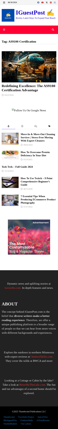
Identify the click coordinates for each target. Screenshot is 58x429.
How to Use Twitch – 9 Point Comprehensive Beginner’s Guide (36, 181)
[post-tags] (49, 126)
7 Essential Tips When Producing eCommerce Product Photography (38, 199)
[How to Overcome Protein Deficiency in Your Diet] (10, 152)
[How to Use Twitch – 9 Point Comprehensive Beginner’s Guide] (10, 178)
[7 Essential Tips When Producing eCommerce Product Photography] (10, 196)
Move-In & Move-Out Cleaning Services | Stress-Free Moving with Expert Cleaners (38, 137)
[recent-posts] (22, 126)
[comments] (36, 126)
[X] (47, 2)
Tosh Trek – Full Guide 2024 (17, 166)
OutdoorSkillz (26, 420)
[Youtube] (43, 2)
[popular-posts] (8, 126)
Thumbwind (9, 417)
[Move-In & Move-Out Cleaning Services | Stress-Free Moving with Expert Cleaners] (10, 134)
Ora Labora (26, 424)
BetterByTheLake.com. (32, 384)
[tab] (8, 126)
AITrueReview (43, 420)
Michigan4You (10, 420)
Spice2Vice (43, 417)
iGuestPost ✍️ (35, 12)
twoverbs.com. (13, 287)
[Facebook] (39, 2)
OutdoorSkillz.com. (42, 356)
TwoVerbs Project (26, 417)
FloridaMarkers (10, 424)
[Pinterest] (51, 2)
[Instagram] (54, 2)
